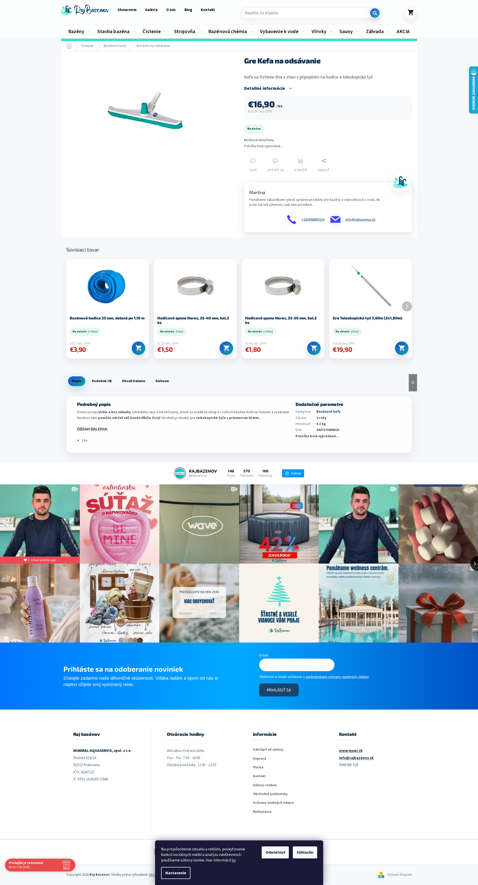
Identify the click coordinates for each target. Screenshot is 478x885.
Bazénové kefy (328, 411)
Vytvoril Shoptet (400, 874)
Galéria (151, 10)
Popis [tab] (76, 381)
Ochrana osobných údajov (273, 803)
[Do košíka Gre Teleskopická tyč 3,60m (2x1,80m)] (401, 348)
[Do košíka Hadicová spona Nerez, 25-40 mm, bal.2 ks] (226, 348)
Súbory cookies (265, 785)
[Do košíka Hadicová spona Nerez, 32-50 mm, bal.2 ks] (314, 348)
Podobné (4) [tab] (102, 381)
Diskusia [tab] (162, 381)
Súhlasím (305, 852)
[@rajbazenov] (180, 473)
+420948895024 (313, 219)
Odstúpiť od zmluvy (268, 749)
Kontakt (208, 10)
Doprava (259, 758)
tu (233, 860)
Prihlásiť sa (279, 689)
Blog (188, 10)
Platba (258, 767)
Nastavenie (175, 873)
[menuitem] (79, 31)
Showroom (126, 10)
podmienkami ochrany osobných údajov (337, 677)
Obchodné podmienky (270, 794)
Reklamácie (262, 812)
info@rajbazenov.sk (360, 219)
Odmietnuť (275, 852)
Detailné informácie (264, 88)
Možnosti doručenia (259, 140)
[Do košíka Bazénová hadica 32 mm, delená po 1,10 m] (138, 348)
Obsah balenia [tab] (133, 381)
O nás (171, 10)
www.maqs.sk (351, 750)
